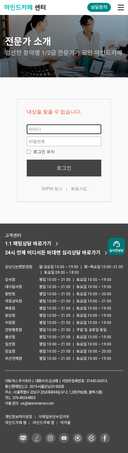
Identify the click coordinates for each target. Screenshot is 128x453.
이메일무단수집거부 (54, 417)
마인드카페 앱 (43, 423)
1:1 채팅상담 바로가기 (28, 244)
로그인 (64, 168)
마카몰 (65, 423)
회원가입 (79, 188)
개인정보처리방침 (18, 417)
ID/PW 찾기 (51, 188)
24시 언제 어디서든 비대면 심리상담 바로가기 (53, 253)
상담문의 (99, 7)
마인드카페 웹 (15, 423)
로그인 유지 (43, 151)
